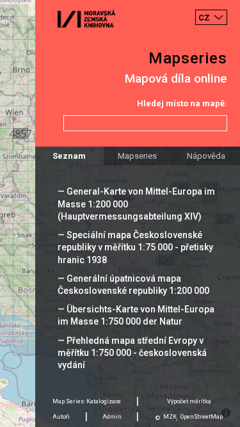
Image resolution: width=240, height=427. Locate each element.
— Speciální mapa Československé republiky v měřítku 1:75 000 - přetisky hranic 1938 (135, 247)
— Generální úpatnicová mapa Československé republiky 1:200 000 (133, 284)
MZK (170, 417)
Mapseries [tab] (137, 156)
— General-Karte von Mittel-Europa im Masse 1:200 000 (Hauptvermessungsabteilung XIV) (136, 203)
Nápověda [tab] (206, 156)
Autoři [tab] (61, 417)
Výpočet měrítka (189, 401)
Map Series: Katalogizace (86, 401)
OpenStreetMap (201, 417)
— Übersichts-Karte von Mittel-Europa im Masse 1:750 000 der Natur (136, 315)
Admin (112, 417)
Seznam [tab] (69, 156)
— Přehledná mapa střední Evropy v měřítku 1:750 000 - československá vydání (132, 352)
